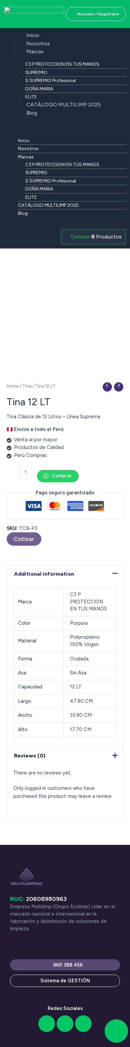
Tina (26, 386)
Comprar (61, 476)
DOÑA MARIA (39, 89)
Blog (31, 113)
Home (13, 386)
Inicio (32, 35)
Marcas (35, 51)
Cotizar (24, 538)
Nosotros (38, 43)
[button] (65, 128)
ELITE (31, 97)
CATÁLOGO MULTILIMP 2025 (63, 104)
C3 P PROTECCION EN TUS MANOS (62, 64)
